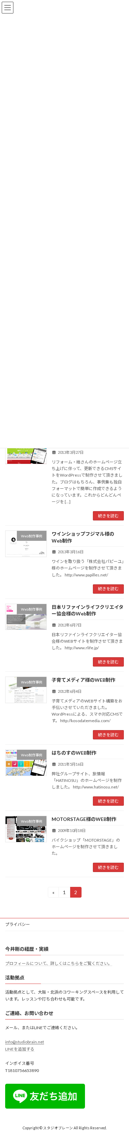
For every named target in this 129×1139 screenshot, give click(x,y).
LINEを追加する (19, 1049)
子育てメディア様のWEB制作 (83, 680)
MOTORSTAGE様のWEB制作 (84, 819)
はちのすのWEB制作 (74, 753)
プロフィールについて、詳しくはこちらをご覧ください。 (58, 963)
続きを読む (108, 515)
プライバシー (17, 924)
